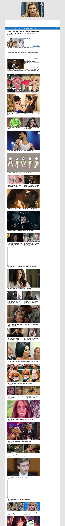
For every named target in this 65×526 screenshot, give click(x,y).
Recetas (31, 28)
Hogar (23, 28)
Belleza (9, 28)
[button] (57, 27)
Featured (19, 28)
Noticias (27, 28)
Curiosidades (14, 28)
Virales (35, 28)
